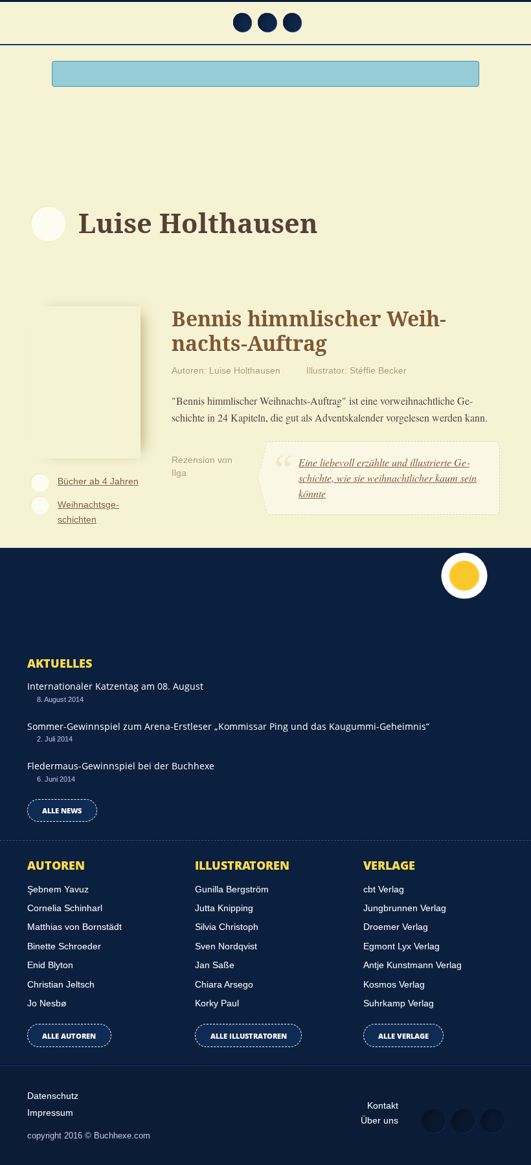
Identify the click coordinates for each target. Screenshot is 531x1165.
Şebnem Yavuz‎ (58, 889)
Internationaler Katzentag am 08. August (115, 686)
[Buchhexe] (265, 140)
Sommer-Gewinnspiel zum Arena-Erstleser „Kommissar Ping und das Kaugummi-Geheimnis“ (228, 726)
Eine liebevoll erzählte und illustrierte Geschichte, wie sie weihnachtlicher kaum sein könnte (388, 477)
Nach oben (464, 576)
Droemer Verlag (395, 927)
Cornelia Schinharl (64, 908)
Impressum (50, 1112)
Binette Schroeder (64, 946)
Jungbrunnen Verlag (404, 908)
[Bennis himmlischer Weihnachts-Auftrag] (86, 380)
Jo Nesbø (47, 1003)
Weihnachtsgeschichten (88, 512)
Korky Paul (217, 1003)
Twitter (292, 22)
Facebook (267, 22)
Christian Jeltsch (61, 984)
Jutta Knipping (224, 908)
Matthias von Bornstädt (74, 927)
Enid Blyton (50, 965)
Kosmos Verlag (394, 984)
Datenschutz (52, 1096)
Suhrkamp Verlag (398, 1003)
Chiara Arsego (224, 984)
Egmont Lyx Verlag (401, 946)
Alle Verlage (403, 1036)
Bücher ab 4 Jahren (98, 481)
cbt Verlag (383, 889)
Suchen (463, 75)
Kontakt (382, 1105)
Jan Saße (214, 965)
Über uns (379, 1120)
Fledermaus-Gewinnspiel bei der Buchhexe (120, 766)
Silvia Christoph (226, 927)
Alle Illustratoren (248, 1036)
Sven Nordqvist (226, 946)
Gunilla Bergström (232, 889)
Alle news (62, 810)
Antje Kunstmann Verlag (412, 965)
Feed (242, 22)
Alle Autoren (69, 1036)
